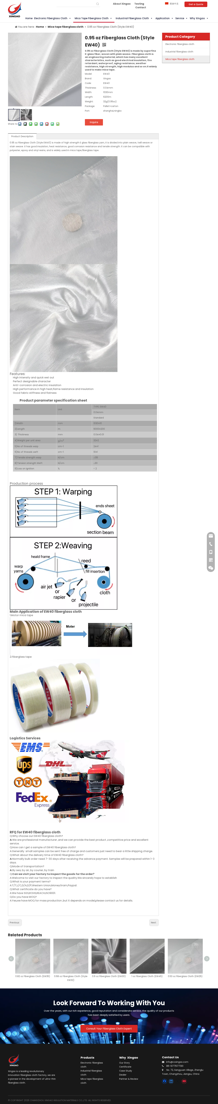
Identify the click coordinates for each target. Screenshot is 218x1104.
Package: (90, 106)
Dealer (122, 1074)
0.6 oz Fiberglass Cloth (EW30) (109, 976)
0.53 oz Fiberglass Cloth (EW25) (185, 976)
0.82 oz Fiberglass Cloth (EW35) (32, 976)
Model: (88, 73)
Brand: (88, 78)
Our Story (124, 1062)
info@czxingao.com (177, 1062)
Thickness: (90, 87)
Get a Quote (196, 4)
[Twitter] (177, 1081)
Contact (140, 7)
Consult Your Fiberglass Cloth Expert (109, 1028)
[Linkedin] (171, 1081)
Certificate (125, 1066)
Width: (88, 92)
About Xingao (122, 3)
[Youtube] (184, 1081)
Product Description (22, 136)
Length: (89, 96)
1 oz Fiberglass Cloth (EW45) (147, 976)
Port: (87, 110)
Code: (88, 83)
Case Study (125, 1070)
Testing (139, 3)
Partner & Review (128, 1079)
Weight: (89, 101)
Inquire (94, 122)
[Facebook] (164, 1081)
